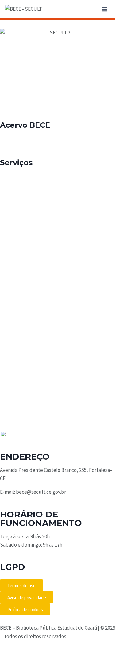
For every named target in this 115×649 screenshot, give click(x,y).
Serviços (16, 162)
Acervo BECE (25, 125)
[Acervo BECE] (7, 109)
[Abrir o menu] (104, 9)
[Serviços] (7, 147)
